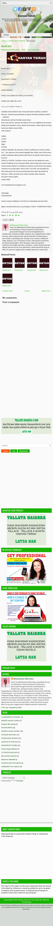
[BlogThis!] (6, 220)
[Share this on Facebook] (8, 215)
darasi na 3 (6, 270)
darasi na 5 (6, 286)
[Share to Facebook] (10, 220)
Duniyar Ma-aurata (8, 724)
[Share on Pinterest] (16, 215)
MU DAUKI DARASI (9, 756)
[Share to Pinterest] (13, 220)
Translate (19, 781)
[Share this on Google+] (13, 215)
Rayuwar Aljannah (8, 759)
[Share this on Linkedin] (18, 215)
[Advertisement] (27, 27)
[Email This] (3, 220)
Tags (13, 451)
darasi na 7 (19, 270)
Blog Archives (24, 451)
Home (4, 41)
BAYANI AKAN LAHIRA (10, 720)
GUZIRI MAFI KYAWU (16, 41)
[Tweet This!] (10, 215)
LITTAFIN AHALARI (9, 752)
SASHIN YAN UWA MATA (11, 763)
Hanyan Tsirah (26, 15)
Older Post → (47, 291)
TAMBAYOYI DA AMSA (10, 766)
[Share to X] (8, 220)
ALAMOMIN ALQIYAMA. (11, 717)
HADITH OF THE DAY (9, 742)
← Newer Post (7, 291)
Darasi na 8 (31, 270)
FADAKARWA (6, 727)
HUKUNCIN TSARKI (9, 745)
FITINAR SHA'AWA (8, 735)
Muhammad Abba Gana (23, 679)
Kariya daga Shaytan (9, 749)
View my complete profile (11, 707)
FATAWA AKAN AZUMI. (10, 731)
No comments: (34, 50)
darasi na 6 (6, 46)
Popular (5, 451)
